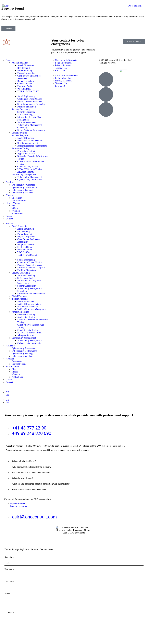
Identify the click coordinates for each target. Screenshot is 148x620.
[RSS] (106, 109)
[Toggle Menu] (117, 6)
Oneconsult (17, 198)
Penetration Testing (20, 148)
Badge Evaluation (25, 81)
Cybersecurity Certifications (24, 187)
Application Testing (26, 153)
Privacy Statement (63, 65)
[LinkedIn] (106, 79)
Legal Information (63, 62)
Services (9, 60)
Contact (9, 218)
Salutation (9, 557)
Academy (10, 182)
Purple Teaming (24, 70)
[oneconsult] (123, 70)
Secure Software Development (31, 130)
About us (10, 195)
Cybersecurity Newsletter (66, 60)
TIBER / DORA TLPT (28, 91)
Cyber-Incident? (135, 5)
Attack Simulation (20, 62)
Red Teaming (23, 68)
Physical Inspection (26, 73)
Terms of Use (61, 68)
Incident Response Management (32, 146)
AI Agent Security (25, 172)
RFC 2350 (60, 70)
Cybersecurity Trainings (22, 190)
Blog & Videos (13, 203)
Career (9, 216)
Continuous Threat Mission (29, 99)
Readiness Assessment (27, 143)
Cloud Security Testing (27, 166)
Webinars (16, 211)
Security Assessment (26, 122)
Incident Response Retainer (29, 140)
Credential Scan (24, 83)
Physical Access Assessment (30, 101)
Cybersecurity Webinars (22, 192)
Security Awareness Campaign (31, 104)
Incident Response (20, 135)
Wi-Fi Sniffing (23, 89)
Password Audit (24, 86)
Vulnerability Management (24, 174)
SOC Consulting (25, 114)
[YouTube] (106, 94)
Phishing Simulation (26, 106)
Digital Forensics (19, 132)
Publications (17, 213)
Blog (14, 205)
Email (7, 593)
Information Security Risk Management (29, 118)
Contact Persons (19, 200)
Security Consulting (21, 109)
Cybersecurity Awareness (23, 185)
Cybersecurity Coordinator (29, 179)
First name (9, 569)
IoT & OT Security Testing (29, 169)
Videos (15, 208)
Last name (9, 581)
